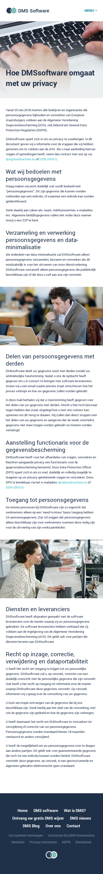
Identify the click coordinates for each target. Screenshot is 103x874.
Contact (73, 825)
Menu (89, 10)
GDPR (66, 842)
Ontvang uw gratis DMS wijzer (38, 818)
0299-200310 (48, 159)
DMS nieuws (80, 818)
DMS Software (33, 10)
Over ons (53, 825)
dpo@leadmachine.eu (20, 159)
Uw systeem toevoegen (26, 835)
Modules (17, 842)
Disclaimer (83, 842)
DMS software (46, 810)
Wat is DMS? (75, 810)
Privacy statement (43, 842)
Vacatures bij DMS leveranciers (71, 835)
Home (22, 810)
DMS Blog (31, 825)
